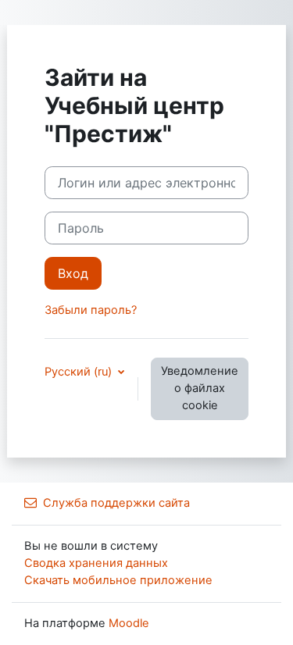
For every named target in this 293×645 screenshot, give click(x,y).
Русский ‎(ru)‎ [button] (80, 372)
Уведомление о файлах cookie (199, 388)
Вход (73, 273)
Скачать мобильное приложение (118, 580)
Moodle (129, 623)
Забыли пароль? (91, 310)
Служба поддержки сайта (116, 503)
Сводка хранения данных (96, 563)
